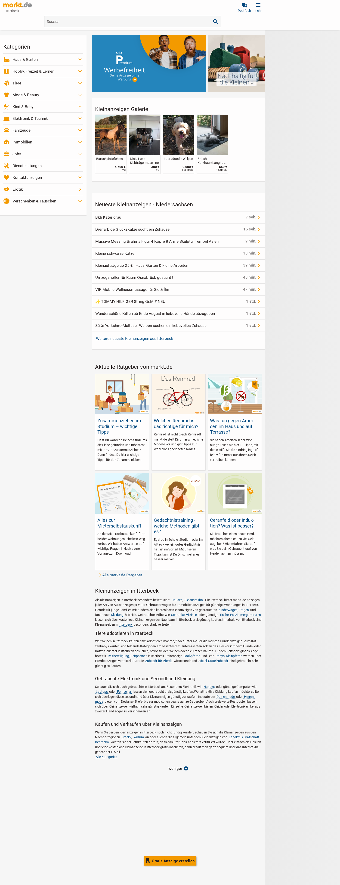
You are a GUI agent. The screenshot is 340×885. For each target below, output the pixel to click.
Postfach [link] (244, 10)
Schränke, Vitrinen (184, 615)
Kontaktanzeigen (27, 177)
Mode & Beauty (25, 95)
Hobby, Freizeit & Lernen (33, 71)
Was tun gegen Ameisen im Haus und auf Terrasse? (232, 426)
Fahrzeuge (21, 130)
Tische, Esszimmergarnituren (240, 615)
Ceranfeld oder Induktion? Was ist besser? (232, 522)
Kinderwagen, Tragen (234, 610)
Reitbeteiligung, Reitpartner (127, 656)
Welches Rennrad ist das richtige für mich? (176, 423)
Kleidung (117, 615)
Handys (209, 687)
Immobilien (22, 142)
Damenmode (225, 697)
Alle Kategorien (106, 757)
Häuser (176, 600)
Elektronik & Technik (30, 118)
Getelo (126, 737)
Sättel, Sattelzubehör (213, 661)
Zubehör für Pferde (158, 661)
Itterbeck (126, 624)
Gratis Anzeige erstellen (173, 861)
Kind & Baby (23, 106)
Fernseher (124, 691)
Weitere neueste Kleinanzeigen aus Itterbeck (134, 338)
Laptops (102, 691)
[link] (110, 144)
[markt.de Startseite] (17, 4)
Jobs (16, 154)
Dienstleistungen (27, 165)
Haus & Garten (25, 59)
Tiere (16, 83)
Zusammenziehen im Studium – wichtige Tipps (119, 426)
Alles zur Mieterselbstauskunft (119, 522)
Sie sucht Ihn (194, 600)
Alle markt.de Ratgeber (122, 575)
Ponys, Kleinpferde (229, 656)
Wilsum (138, 737)
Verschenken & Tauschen (34, 201)
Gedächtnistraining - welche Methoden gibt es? (176, 525)
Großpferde (192, 656)
